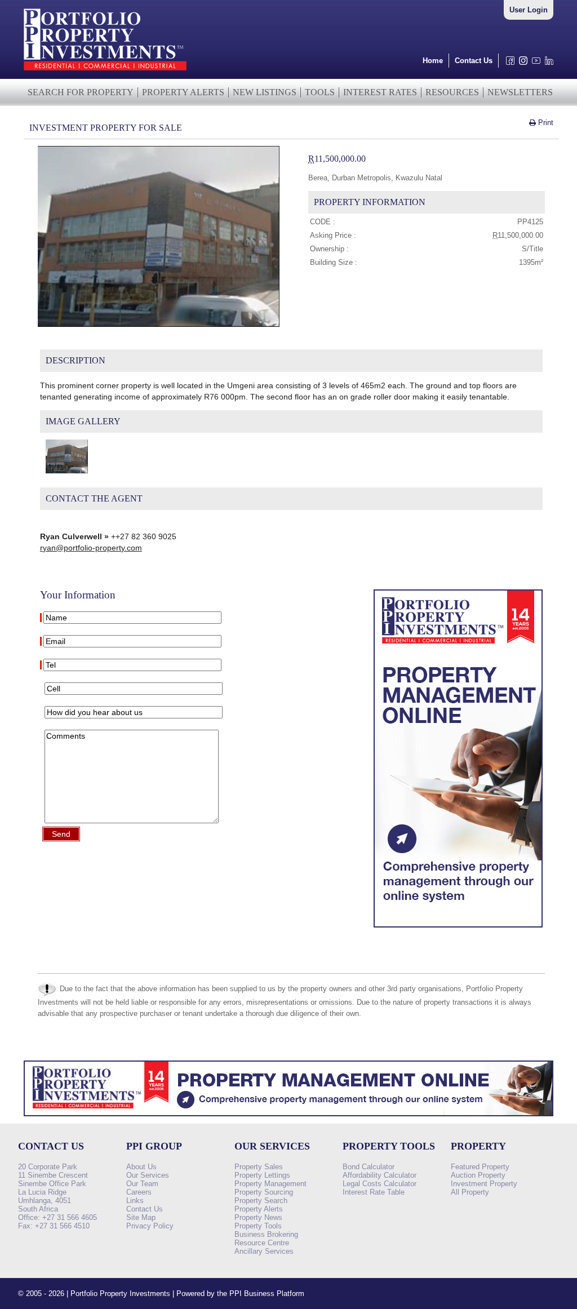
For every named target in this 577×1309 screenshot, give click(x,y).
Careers (139, 1192)
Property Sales (258, 1166)
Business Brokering (266, 1234)
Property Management (270, 1183)
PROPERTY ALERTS (183, 92)
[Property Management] (458, 930)
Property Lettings (262, 1175)
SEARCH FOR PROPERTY (81, 92)
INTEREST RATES (380, 92)
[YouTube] (533, 63)
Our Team (142, 1183)
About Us (141, 1166)
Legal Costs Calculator (379, 1183)
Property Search (260, 1200)
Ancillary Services (264, 1251)
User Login (528, 10)
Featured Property (480, 1166)
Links (135, 1200)
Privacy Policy (150, 1226)
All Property (470, 1192)
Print (544, 122)
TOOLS (320, 92)
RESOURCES (452, 92)
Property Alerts (258, 1209)
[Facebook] (507, 63)
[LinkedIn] (546, 63)
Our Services (147, 1175)
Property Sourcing (263, 1192)
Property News (258, 1217)
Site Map (141, 1217)
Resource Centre (261, 1243)
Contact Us (473, 60)
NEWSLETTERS (520, 92)
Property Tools (258, 1226)
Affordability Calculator (379, 1175)
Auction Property (478, 1175)
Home (433, 60)
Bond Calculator (368, 1166)
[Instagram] (520, 63)
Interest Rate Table (374, 1192)
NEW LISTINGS (264, 92)
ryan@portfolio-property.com (91, 547)
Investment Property (484, 1183)
